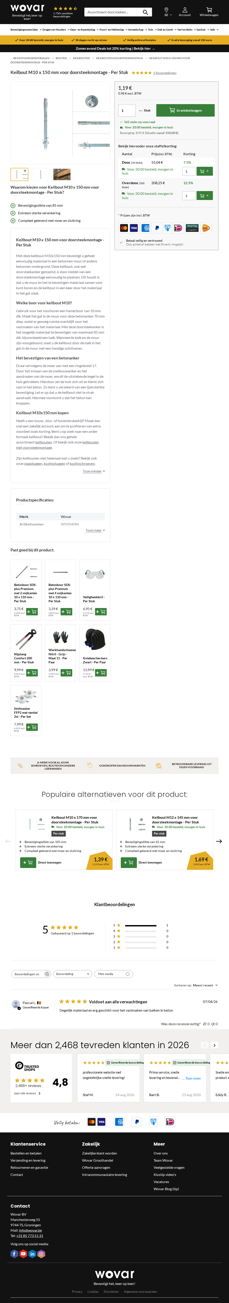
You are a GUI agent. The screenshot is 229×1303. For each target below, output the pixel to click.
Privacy (77, 1291)
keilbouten (43, 442)
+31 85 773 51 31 (29, 1235)
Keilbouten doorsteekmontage (119, 58)
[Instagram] (41, 1254)
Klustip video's (165, 1174)
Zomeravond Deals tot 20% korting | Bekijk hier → (115, 48)
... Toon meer (191, 1078)
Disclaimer (111, 1291)
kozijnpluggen (54, 463)
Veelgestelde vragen (169, 1167)
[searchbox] (27, 974)
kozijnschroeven (82, 463)
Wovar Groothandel (97, 1160)
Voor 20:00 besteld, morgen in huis (41, 40)
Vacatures (161, 1181)
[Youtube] (23, 1254)
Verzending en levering (28, 1160)
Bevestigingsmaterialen (31, 58)
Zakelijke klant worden (99, 1153)
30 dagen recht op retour (91, 40)
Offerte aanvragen (96, 1167)
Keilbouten (81, 58)
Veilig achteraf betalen (141, 40)
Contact (17, 1174)
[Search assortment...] (145, 12)
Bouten (61, 58)
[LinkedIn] (32, 1254)
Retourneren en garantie (29, 1167)
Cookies (93, 1291)
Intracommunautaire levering (104, 1174)
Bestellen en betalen (26, 1153)
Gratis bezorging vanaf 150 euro (191, 40)
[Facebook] (15, 1254)
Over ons (161, 1153)
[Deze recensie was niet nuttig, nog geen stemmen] (212, 1024)
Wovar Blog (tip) (166, 1189)
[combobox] (72, 974)
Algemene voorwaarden (140, 1291)
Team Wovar (163, 1160)
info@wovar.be (30, 1230)
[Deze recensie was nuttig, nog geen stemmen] (204, 1024)
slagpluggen (33, 463)
